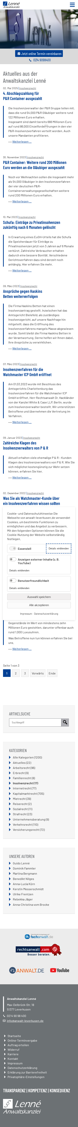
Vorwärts (38, 673)
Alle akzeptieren (39, 604)
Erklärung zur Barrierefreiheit (27, 1072)
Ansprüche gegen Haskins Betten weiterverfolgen (22, 294)
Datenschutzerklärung (22, 1068)
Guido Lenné (21, 863)
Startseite (14, 1036)
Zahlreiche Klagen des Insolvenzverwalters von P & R (25, 445)
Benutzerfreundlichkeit (33, 580)
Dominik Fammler (24, 868)
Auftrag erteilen (18, 1045)
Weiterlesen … (22, 141)
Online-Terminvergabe (22, 1040)
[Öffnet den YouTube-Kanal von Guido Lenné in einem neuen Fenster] (59, 970)
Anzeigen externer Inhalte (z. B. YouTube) (38, 561)
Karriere (13, 1054)
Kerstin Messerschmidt (28, 889)
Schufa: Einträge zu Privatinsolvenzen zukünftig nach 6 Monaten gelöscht (31, 225)
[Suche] (65, 722)
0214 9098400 (42, 59)
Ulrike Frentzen (23, 894)
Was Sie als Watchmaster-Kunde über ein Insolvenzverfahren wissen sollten (31, 501)
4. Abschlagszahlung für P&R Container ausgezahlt (22, 96)
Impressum (15, 1063)
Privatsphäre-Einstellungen (26, 1077)
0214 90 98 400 (16, 1016)
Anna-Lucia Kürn (24, 884)
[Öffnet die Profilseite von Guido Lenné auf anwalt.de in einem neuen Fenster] (26, 970)
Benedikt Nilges (23, 878)
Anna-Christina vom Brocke (31, 904)
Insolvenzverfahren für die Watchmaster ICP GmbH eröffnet (27, 372)
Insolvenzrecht (27, 88)
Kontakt (13, 1058)
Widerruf (14, 1049)
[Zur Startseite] (11, 7)
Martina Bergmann (25, 873)
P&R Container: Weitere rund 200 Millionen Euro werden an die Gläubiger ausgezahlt (34, 165)
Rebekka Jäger (23, 899)
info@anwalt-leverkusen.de (25, 1020)
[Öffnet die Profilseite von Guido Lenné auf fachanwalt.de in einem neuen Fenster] (39, 936)
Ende (52, 673)
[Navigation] (72, 5)
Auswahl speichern (39, 596)
